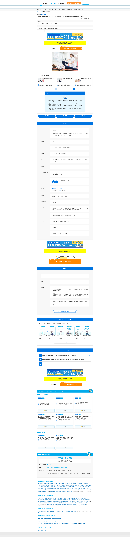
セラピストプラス (82, 533)
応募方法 (83, 115)
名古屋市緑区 (63, 9)
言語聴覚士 (52, 533)
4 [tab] (66, 88)
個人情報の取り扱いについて (65, 532)
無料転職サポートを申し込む (73, 3)
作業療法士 (47, 533)
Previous (56, 89)
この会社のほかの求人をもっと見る (65, 311)
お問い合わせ (77, 532)
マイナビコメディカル (40, 9)
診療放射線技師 (68, 533)
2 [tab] (64, 88)
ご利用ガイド (46, 6)
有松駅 (59, 190)
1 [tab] (65, 70)
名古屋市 (59, 9)
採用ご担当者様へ (78, 0)
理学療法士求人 (51, 9)
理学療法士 (46, 9)
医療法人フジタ (45, 276)
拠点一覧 (86, 6)
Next (74, 89)
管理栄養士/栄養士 (75, 533)
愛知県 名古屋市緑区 (55, 180)
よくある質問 (88, 532)
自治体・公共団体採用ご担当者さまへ (53, 532)
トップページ (41, 6)
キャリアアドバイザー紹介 (78, 6)
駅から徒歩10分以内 (55, 188)
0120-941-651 (59, 3)
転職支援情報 (70, 6)
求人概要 (47, 115)
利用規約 (72, 532)
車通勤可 (61, 188)
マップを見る (54, 182)
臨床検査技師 (57, 533)
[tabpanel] (65, 62)
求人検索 (54, 6)
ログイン (85, 3)
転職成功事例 (62, 6)
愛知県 (56, 9)
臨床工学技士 (63, 533)
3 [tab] (65, 88)
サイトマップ (82, 532)
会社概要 (65, 115)
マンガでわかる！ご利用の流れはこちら (65, 342)
